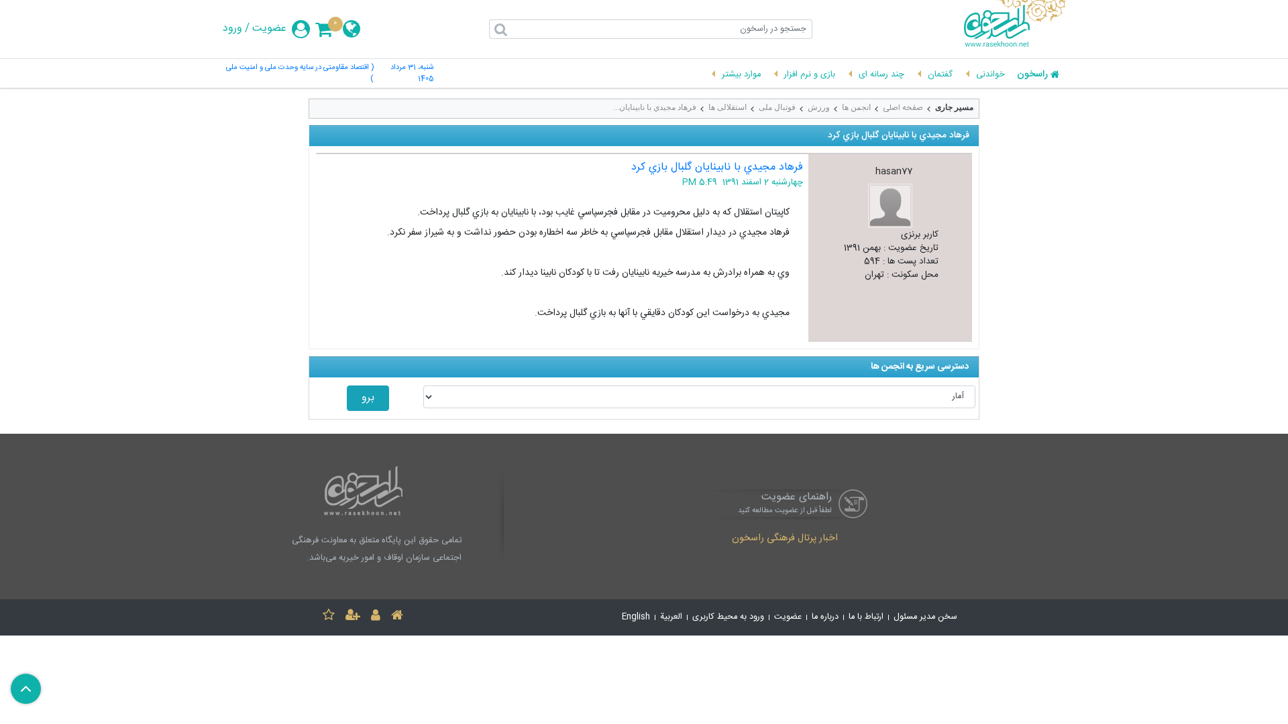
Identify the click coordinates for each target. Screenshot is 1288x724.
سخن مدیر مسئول (925, 617)
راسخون (1032, 75)
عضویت (269, 29)
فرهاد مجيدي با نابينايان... (654, 107)
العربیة (671, 617)
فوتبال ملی (777, 107)
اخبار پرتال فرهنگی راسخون (785, 539)
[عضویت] (353, 617)
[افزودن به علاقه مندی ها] (328, 617)
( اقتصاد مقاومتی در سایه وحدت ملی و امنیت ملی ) (300, 73)
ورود (232, 29)
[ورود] (376, 617)
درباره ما (825, 617)
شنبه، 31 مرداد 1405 (411, 73)
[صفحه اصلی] (397, 617)
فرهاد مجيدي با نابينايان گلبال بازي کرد (717, 167)
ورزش (819, 107)
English (636, 617)
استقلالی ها (727, 107)
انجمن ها (856, 107)
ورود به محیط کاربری (728, 617)
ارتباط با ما (866, 617)
